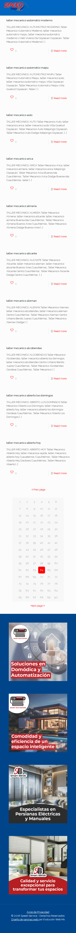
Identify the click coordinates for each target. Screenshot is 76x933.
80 (27, 590)
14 (27, 515)
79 (20, 590)
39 (34, 542)
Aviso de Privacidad (38, 912)
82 (41, 590)
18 (56, 515)
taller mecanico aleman (21, 300)
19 (20, 522)
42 (56, 542)
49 (20, 556)
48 (56, 549)
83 (48, 590)
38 (27, 542)
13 (20, 515)
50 (27, 556)
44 (27, 549)
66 (56, 570)
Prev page (39, 489)
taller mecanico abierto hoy (23, 442)
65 (48, 570)
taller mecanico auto (19, 115)
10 (41, 508)
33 (34, 536)
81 (34, 590)
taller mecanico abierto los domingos (29, 395)
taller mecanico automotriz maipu (27, 67)
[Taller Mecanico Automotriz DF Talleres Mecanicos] (16, 9)
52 (41, 556)
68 (27, 576)
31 (20, 536)
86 (27, 597)
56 (27, 563)
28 (41, 529)
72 (56, 576)
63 (34, 570)
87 (34, 597)
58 (41, 563)
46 (41, 549)
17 (49, 515)
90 (56, 597)
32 (27, 536)
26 (27, 529)
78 (56, 583)
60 (56, 563)
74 (27, 583)
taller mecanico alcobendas (24, 348)
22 (41, 522)
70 (41, 576)
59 (48, 563)
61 (20, 570)
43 (20, 549)
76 (41, 583)
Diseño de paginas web (25, 919)
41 (49, 542)
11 (49, 508)
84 (56, 590)
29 (48, 529)
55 (20, 563)
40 (41, 542)
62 (27, 570)
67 (20, 576)
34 (41, 536)
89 (48, 597)
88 (41, 597)
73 (20, 583)
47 (48, 549)
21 (34, 522)
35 (49, 536)
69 (34, 576)
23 (49, 522)
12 (56, 508)
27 (34, 529)
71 (49, 576)
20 (27, 522)
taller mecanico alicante (21, 253)
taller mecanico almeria (21, 206)
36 (56, 536)
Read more (60, 50)
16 (41, 515)
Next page (37, 605)
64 (41, 570)
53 (49, 556)
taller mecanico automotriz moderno (29, 20)
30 (56, 529)
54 (56, 556)
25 (20, 529)
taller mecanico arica (19, 158)
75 (34, 583)
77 (49, 583)
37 (20, 542)
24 (56, 522)
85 (20, 597)
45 (34, 549)
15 (34, 515)
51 (34, 556)
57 (34, 563)
